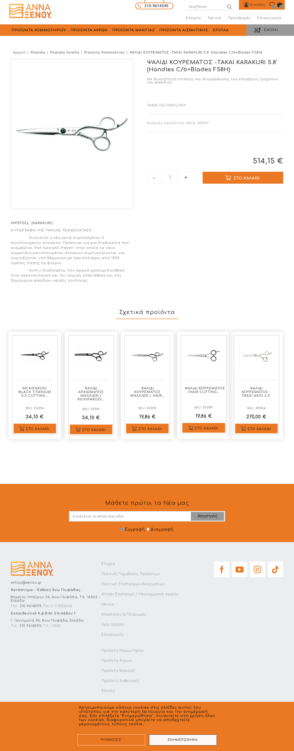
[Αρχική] (32, 11)
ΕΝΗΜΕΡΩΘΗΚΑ (183, 740)
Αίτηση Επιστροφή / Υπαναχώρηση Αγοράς (140, 594)
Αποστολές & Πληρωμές (124, 614)
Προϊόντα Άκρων (117, 660)
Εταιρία (193, 18)
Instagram (257, 568)
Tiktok (275, 568)
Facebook (221, 568)
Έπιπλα (108, 691)
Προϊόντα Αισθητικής (121, 681)
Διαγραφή (162, 529)
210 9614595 (31, 606)
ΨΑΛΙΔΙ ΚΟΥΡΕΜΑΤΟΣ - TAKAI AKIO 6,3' (256, 392)
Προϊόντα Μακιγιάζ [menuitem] (133, 30)
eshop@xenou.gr (26, 582)
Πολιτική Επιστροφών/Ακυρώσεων (133, 584)
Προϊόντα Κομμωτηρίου (123, 650)
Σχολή (271, 30)
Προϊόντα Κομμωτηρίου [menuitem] (38, 30)
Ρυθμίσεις (111, 740)
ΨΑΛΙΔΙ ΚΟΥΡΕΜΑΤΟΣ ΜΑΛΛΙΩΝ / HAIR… (147, 392)
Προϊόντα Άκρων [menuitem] (89, 30)
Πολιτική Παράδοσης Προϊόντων (131, 574)
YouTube (239, 568)
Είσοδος (257, 4)
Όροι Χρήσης (113, 624)
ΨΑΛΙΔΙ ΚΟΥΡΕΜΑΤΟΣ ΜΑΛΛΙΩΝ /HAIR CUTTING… (205, 390)
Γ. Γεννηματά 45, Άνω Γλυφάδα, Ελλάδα (47, 620)
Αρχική (19, 52)
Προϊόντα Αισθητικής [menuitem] (183, 30)
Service (214, 18)
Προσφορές (239, 18)
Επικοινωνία (269, 18)
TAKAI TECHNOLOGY (166, 105)
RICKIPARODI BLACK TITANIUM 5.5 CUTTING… (34, 392)
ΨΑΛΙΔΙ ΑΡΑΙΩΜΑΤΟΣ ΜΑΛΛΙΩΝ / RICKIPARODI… (91, 394)
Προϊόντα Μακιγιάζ (118, 670)
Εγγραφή (135, 529)
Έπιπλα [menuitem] (221, 30)
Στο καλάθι (37, 429)
